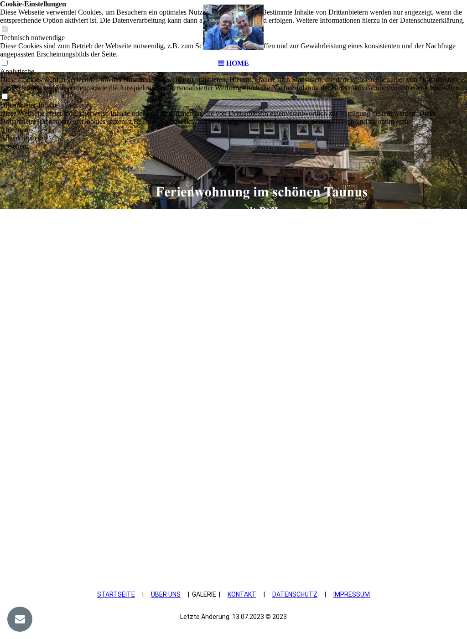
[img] (233, 27)
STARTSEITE (116, 594)
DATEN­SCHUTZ (294, 594)
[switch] (4, 97)
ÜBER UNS (166, 594)
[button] (233, 130)
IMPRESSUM (351, 594)
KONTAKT (242, 594)
